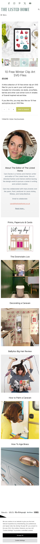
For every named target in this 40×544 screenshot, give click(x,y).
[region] (20, 531)
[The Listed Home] (17, 9)
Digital (11, 119)
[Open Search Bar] (38, 9)
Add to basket (23, 109)
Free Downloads (19, 119)
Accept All (20, 535)
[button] (34, 25)
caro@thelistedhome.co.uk (20, 204)
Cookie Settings (20, 540)
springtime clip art (9, 103)
